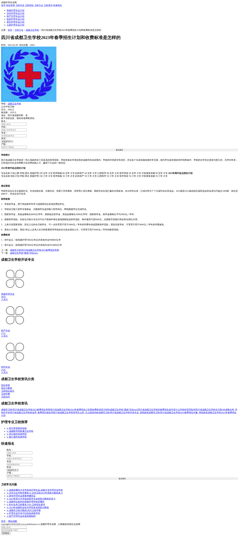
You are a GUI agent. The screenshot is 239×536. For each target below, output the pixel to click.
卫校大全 (38, 5)
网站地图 (12, 521)
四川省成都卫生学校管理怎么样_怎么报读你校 (75, 412)
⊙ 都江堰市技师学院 (17, 437)
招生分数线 (6, 388)
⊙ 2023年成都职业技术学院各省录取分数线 (28, 507)
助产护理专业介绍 (15, 16)
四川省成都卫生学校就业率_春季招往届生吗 (31, 412)
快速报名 (57, 5)
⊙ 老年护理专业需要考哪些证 (21, 496)
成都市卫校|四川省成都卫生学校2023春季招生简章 (34, 250)
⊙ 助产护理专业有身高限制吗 (21, 516)
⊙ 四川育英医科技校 (17, 428)
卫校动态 (5, 397)
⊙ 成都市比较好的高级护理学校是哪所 (25, 501)
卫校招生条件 (7, 391)
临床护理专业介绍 (15, 19)
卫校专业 (19, 5)
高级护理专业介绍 (15, 10)
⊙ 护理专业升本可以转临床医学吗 (23, 513)
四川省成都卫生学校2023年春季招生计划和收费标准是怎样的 (80, 409)
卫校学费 (5, 394)
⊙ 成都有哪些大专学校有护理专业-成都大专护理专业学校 (35, 490)
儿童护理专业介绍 (15, 25)
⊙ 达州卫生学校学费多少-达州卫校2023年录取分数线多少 (35, 493)
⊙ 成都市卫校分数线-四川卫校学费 (24, 510)
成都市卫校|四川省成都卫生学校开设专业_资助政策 (123, 412)
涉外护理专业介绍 (15, 13)
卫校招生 (29, 5)
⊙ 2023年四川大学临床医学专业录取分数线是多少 (31, 499)
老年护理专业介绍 (15, 22)
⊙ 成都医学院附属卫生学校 (20, 431)
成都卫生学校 (32, 30)
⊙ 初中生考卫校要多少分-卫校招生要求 (26, 504)
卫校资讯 (48, 5)
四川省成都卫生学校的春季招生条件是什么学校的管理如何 (166, 409)
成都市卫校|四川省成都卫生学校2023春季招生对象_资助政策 (178, 412)
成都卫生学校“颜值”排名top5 (24, 253)
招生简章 (10, 5)
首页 (3, 5)
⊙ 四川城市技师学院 (17, 434)
